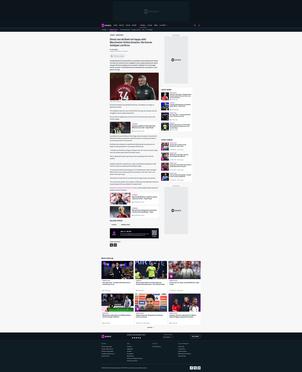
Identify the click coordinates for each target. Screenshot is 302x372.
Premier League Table (106, 346)
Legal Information (182, 351)
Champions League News (107, 351)
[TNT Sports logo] (106, 25)
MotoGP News (130, 356)
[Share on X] (111, 245)
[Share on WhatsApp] (115, 245)
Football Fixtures (105, 356)
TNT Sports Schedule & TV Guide (134, 358)
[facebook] (191, 367)
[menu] (194, 25)
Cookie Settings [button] (182, 356)
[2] (134, 338)
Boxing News (130, 353)
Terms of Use (181, 346)
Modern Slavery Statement (184, 353)
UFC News (129, 351)
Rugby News (130, 349)
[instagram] (199, 367)
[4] (138, 338)
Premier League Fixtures (107, 349)
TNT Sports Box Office (132, 360)
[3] (136, 338)
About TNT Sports (157, 346)
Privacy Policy (181, 349)
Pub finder (129, 346)
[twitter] (195, 367)
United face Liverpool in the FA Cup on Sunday (123, 188)
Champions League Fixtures (108, 353)
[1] (132, 338)
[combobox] (168, 337)
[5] (140, 338)
